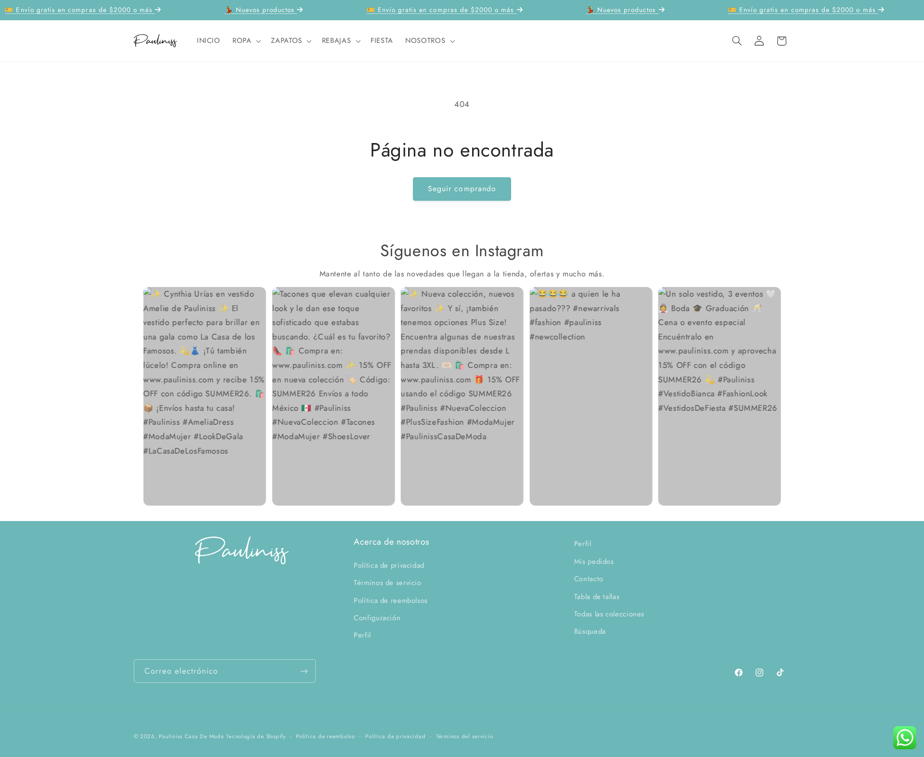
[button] (245, 41)
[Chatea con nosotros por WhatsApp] (904, 737)
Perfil (362, 635)
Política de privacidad (389, 565)
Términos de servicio (388, 582)
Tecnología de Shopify (255, 736)
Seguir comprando (462, 188)
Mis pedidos (594, 561)
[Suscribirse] (304, 671)
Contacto (588, 578)
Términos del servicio (464, 736)
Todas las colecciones (609, 613)
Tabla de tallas (596, 596)
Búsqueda (590, 631)
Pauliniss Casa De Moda (191, 736)
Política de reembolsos (391, 600)
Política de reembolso (325, 736)
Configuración (377, 617)
